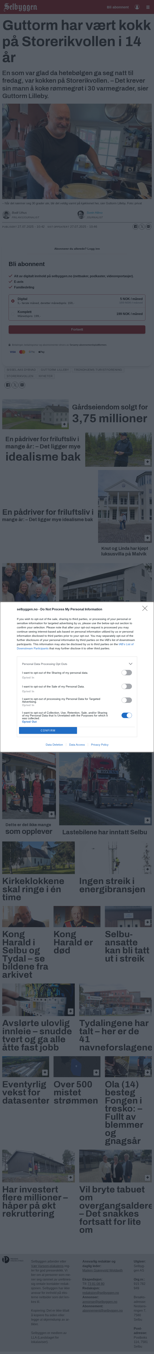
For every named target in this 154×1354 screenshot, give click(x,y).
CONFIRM (48, 730)
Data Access (77, 744)
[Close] (146, 609)
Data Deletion (54, 744)
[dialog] (77, 677)
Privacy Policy (99, 744)
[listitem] (77, 664)
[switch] (127, 672)
